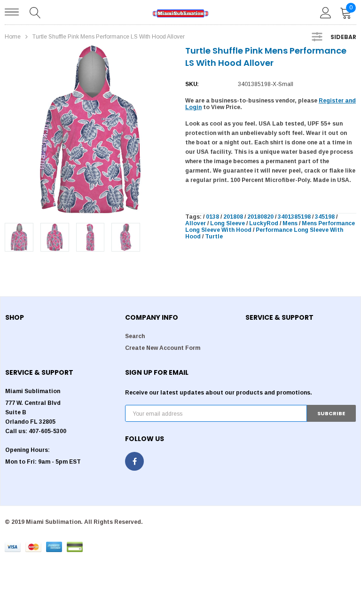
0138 (212, 216)
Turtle (214, 236)
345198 (325, 216)
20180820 (260, 216)
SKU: (192, 84)
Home (13, 36)
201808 (233, 216)
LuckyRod (263, 223)
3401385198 (294, 216)
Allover (195, 223)
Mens (290, 223)
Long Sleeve (227, 223)
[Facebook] (134, 461)
